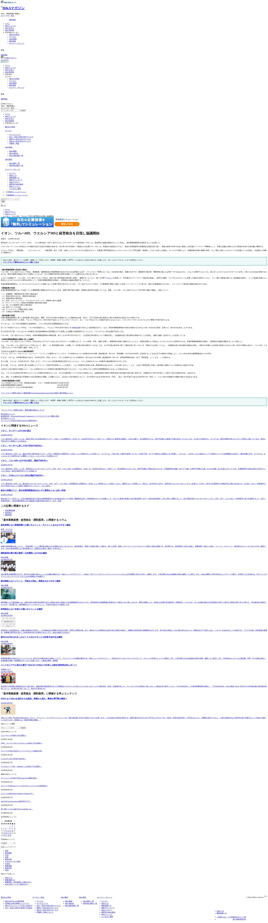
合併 (6, 857)
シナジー (109, 278)
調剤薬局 (8, 515)
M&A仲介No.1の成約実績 (14, 901)
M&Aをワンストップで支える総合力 (18, 906)
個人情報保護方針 (239, 919)
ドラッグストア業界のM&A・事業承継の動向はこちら (23, 410)
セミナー (12, 173)
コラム (7, 24)
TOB (6, 855)
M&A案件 (8, 159)
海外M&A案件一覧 (16, 165)
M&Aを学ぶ (9, 28)
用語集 (9, 72)
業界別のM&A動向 (16, 184)
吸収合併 (8, 859)
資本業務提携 (10, 510)
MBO (7, 870)
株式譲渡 (8, 853)
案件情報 (12, 41)
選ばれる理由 (14, 35)
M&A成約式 (13, 153)
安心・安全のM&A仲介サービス (21, 137)
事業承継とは (14, 178)
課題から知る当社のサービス (20, 139)
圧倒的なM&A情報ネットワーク (17, 903)
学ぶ (9, 70)
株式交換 (76, 327)
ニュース (10, 68)
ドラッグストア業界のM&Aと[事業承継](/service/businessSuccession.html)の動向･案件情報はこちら (37, 393)
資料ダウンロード (16, 180)
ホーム (7, 209)
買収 (6, 851)
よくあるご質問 (15, 189)
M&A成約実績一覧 (16, 155)
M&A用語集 (9, 30)
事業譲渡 (8, 866)
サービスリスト (15, 135)
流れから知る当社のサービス (20, 141)
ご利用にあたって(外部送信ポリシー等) (231, 917)
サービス (12, 37)
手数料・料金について (45, 912)
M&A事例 (13, 39)
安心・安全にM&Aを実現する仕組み (18, 908)
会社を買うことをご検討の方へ (16, 884)
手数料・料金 (14, 143)
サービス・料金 (38, 897)
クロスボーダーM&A (13, 861)
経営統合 (8, 513)
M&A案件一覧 (14, 163)
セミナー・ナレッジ (16, 43)
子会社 (7, 864)
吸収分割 (8, 868)
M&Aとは (13, 175)
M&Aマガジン (14, 182)
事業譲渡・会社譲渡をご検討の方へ (18, 882)
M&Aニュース (10, 26)
